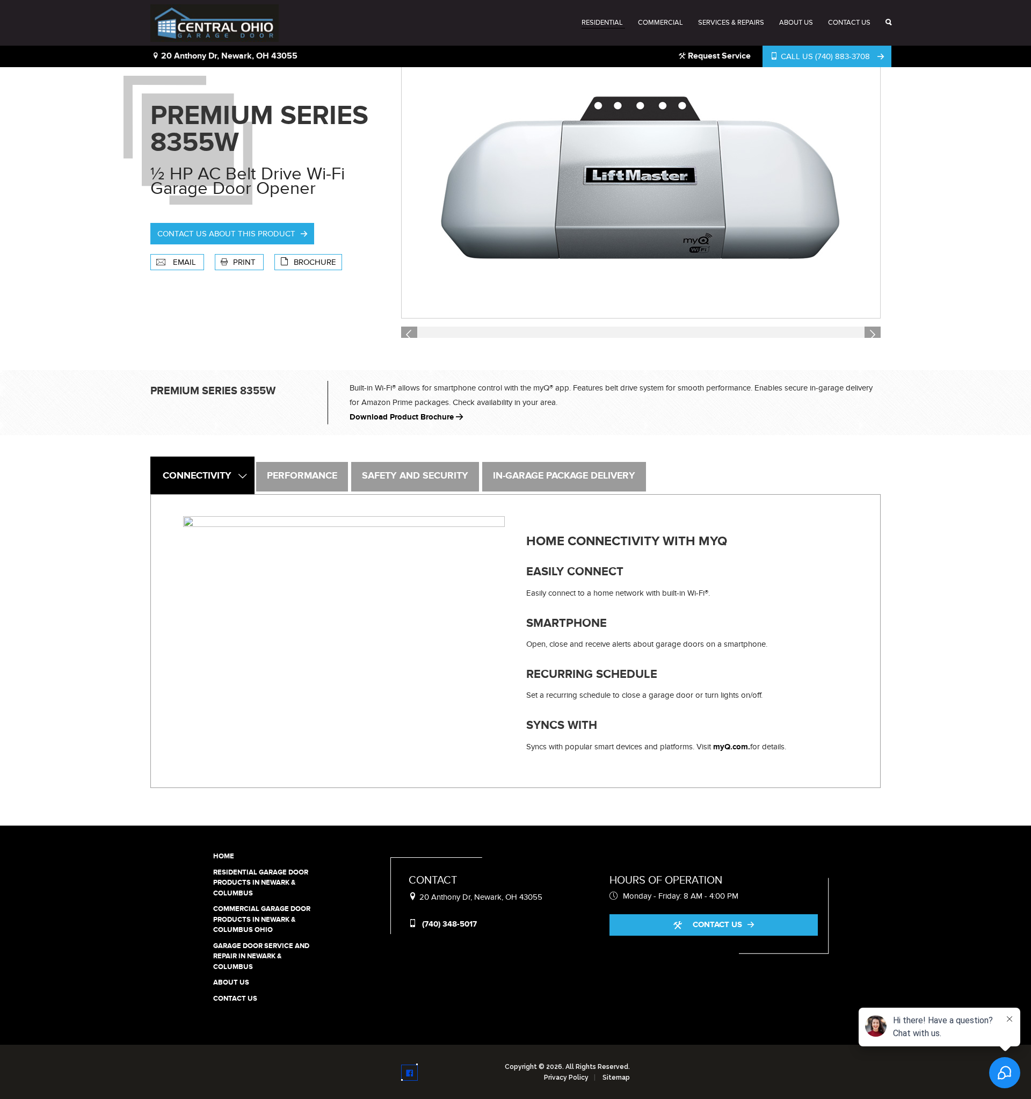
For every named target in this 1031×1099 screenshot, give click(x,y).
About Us (796, 22)
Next (874, 333)
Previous (410, 333)
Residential (602, 22)
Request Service (718, 55)
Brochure (315, 262)
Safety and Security (415, 476)
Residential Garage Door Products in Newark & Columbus (260, 883)
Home (223, 856)
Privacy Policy (566, 1077)
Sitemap (616, 1077)
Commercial (660, 22)
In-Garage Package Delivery (564, 476)
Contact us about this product (226, 233)
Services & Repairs (731, 22)
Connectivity (197, 476)
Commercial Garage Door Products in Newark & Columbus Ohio (261, 919)
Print (245, 262)
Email (184, 262)
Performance (302, 476)
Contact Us (849, 22)
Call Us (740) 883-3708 (825, 56)
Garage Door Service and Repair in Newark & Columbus (261, 956)
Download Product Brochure (403, 417)
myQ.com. (731, 747)
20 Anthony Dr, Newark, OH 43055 (228, 55)
